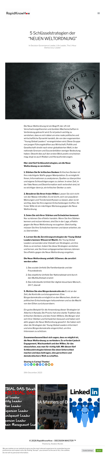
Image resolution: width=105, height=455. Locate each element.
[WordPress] (46, 364)
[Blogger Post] (37, 364)
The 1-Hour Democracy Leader (60, 46)
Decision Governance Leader (43, 45)
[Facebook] (25, 364)
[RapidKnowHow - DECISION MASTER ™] (48, 13)
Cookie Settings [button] (88, 450)
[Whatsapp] (34, 364)
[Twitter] (28, 364)
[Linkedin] (31, 364)
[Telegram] (43, 364)
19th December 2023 (33, 372)
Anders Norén (57, 444)
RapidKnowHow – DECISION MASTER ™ (56, 440)
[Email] (49, 364)
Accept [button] (99, 450)
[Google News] (40, 364)
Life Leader (61, 45)
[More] (52, 364)
